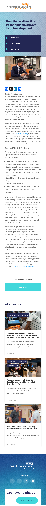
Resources (10, 408)
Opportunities (11, 315)
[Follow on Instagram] (26, 481)
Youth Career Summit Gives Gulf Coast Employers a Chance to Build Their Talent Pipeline (23, 380)
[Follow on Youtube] (32, 481)
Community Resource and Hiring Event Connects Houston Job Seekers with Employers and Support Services (23, 333)
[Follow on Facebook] (12, 481)
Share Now (26, 500)
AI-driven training (22, 134)
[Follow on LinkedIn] (19, 481)
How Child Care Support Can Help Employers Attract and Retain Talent (23, 425)
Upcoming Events (23, 315)
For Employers (16, 43)
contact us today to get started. (24, 266)
